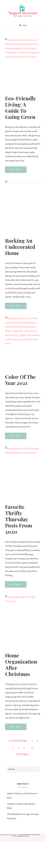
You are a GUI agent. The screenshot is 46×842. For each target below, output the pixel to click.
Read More (16, 169)
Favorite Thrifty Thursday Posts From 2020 (18, 519)
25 (32, 747)
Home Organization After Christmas (21, 664)
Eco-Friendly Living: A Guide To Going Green (20, 107)
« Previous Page (17, 740)
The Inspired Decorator (29, 834)
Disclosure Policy (21, 836)
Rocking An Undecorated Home (20, 246)
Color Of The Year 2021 (20, 379)
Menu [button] (25, 25)
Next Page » (23, 754)
